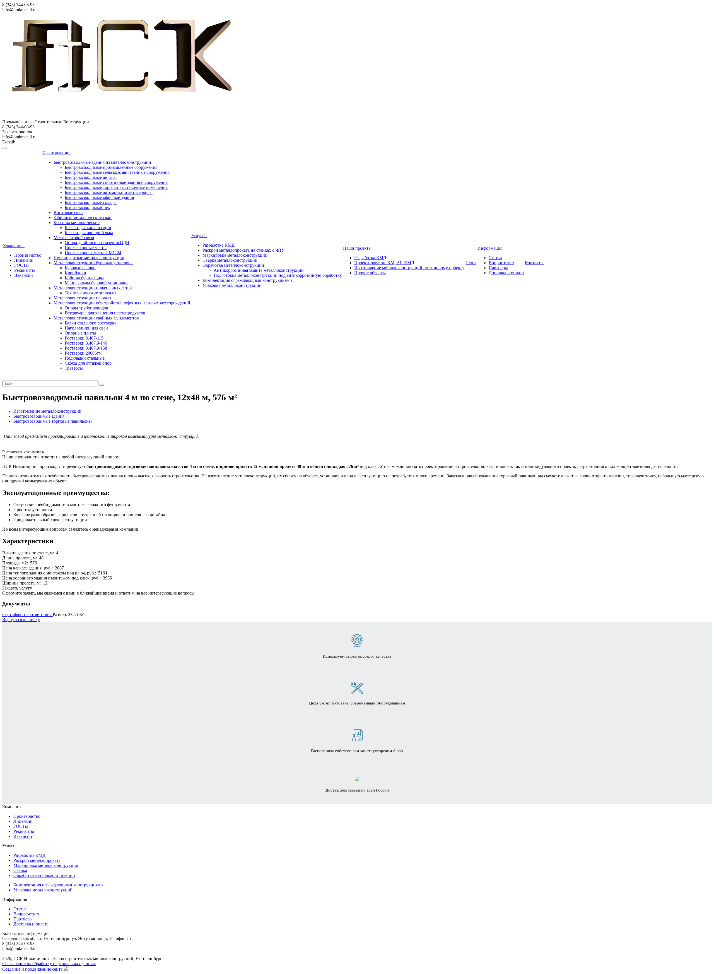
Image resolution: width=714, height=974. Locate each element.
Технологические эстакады (90, 292)
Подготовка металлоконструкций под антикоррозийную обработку (278, 275)
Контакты (534, 262)
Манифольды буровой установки (96, 282)
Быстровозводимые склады (91, 202)
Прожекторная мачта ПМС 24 (93, 252)
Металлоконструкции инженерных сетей (93, 287)
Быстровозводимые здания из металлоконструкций (102, 162)
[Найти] (102, 385)
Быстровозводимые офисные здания (99, 197)
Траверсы (74, 368)
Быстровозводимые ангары (91, 177)
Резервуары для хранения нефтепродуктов (105, 313)
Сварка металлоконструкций (229, 260)
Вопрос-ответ (26, 914)
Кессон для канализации (88, 227)
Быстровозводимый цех (87, 207)
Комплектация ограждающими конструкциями (247, 280)
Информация (491, 248)
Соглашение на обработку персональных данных (49, 963)
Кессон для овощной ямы (89, 232)
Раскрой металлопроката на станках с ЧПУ (243, 250)
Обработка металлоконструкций (233, 265)
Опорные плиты (80, 333)
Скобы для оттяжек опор (88, 363)
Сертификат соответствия (27, 614)
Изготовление (56, 152)
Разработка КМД (218, 245)
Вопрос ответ (501, 262)
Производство (27, 255)
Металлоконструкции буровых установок (93, 262)
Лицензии (23, 260)
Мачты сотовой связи (74, 237)
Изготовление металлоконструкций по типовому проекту (409, 267)
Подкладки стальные (85, 358)
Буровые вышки (80, 267)
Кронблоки (75, 272)
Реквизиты (24, 270)
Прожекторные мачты (86, 247)
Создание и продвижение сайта (33, 969)
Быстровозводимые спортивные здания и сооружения (116, 182)
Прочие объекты (370, 272)
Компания (14, 245)
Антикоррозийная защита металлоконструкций (259, 270)
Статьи (495, 257)
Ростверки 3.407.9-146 (86, 343)
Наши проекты (358, 248)
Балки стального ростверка (90, 323)
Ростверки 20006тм (83, 353)
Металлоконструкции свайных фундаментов (96, 318)
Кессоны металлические (77, 222)
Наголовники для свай (86, 328)
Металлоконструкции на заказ (82, 297)
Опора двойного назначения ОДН (97, 242)
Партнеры (498, 267)
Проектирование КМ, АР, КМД (384, 262)
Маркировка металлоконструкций (234, 255)
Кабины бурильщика (84, 277)
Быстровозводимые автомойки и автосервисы (109, 192)
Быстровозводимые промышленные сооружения (111, 167)
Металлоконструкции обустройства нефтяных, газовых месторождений (122, 302)
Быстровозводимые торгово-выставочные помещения (116, 187)
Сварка (20, 870)
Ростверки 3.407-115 (84, 338)
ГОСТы (21, 265)
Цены (470, 262)
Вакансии (23, 275)
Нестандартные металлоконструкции (89, 257)
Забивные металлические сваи (83, 217)
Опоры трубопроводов (86, 308)
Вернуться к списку (21, 619)
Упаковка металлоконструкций (232, 285)
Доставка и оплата (506, 272)
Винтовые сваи (68, 212)
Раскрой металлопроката (37, 860)
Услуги (199, 235)
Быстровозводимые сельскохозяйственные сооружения (117, 172)
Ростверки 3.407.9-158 (86, 348)
